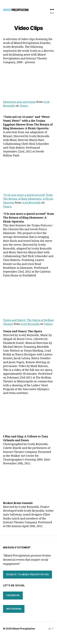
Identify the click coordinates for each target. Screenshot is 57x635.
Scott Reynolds (31, 202)
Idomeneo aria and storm (19, 102)
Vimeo (24, 106)
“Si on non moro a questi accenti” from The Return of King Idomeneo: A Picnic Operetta (28, 198)
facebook (13, 595)
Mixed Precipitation (23, 628)
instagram (13, 608)
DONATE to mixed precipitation (27, 574)
